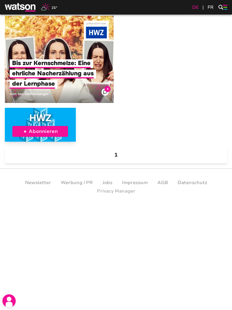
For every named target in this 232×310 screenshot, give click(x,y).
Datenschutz (192, 183)
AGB (162, 183)
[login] (9, 301)
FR (211, 7)
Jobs (107, 183)
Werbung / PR (77, 183)
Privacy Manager (116, 191)
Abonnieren (43, 131)
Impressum (135, 183)
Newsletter (38, 183)
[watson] (20, 7)
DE (195, 7)
